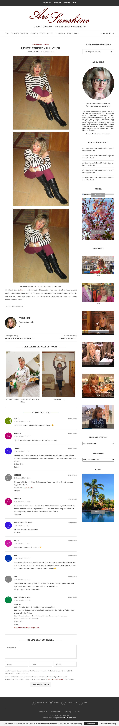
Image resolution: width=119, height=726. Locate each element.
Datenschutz (57, 3)
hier (21, 290)
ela (15, 555)
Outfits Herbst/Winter (14, 306)
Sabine (17, 448)
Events (42, 33)
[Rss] (109, 33)
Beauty (69, 33)
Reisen (60, 33)
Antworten (72, 418)
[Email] (104, 33)
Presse (50, 33)
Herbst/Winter (37, 45)
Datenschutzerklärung (55, 679)
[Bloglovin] (107, 33)
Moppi (16, 418)
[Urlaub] (98, 497)
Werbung (67, 3)
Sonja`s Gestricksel (23, 523)
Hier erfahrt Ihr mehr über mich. (98, 134)
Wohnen (33, 33)
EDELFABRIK (28, 488)
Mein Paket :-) (58, 400)
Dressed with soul (22, 597)
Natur (76, 33)
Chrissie (17, 475)
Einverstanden (91, 724)
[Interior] (98, 194)
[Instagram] (101, 33)
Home (7, 33)
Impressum (47, 3)
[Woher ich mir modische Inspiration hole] (23, 374)
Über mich (15, 33)
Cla (15, 576)
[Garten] (98, 219)
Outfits (23, 33)
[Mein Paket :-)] (58, 374)
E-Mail (74, 3)
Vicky (16, 540)
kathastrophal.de (68, 718)
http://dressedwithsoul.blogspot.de (26, 627)
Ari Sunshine (35, 52)
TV (55, 33)
